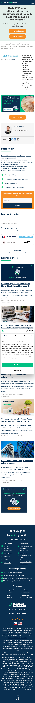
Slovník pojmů (24, 543)
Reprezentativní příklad (26, 546)
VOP (21, 559)
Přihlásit (17, 205)
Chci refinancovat (17, 36)
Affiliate (6, 559)
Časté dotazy (8, 543)
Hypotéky (6, 548)
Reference (7, 556)
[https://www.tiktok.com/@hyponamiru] (24, 531)
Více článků (17, 250)
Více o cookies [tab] (28, 336)
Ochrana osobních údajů (25, 556)
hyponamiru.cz (5, 44)
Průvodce (23, 548)
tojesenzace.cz (11, 59)
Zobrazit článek (17, 117)
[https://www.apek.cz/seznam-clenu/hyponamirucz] (17, 697)
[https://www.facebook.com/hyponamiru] (10, 531)
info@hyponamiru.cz (17, 609)
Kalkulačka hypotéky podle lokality (26, 563)
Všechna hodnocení (10, 228)
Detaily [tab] (17, 336)
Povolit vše (17, 365)
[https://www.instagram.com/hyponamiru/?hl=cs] (14, 531)
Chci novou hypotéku (18, 31)
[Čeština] (15, 623)
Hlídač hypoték (8, 553)
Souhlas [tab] (6, 336)
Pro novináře (23, 553)
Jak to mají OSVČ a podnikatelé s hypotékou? (14, 160)
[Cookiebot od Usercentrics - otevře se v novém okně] (25, 331)
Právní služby (7, 563)
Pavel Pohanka (19, 127)
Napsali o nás (15, 44)
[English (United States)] (20, 623)
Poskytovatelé (8, 550)
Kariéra (6, 546)
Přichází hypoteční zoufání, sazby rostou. (13, 170)
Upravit (16, 370)
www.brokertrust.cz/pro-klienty (17, 638)
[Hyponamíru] (9, 3)
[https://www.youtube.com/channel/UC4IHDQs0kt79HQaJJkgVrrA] (17, 531)
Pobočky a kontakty (17, 613)
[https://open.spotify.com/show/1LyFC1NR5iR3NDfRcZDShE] (21, 531)
